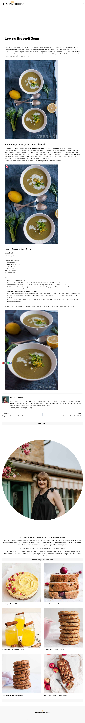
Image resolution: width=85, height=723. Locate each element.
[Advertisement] (42, 19)
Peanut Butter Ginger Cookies (12, 695)
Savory (11, 34)
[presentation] (21, 582)
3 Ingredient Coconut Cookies (54, 649)
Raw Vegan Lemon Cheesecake (12, 603)
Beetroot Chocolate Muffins (73, 414)
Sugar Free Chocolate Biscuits (13, 414)
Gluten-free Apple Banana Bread (55, 695)
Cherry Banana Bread (51, 603)
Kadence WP (61, 719)
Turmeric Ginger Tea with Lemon (13, 649)
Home (6, 34)
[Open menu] (83, 3)
